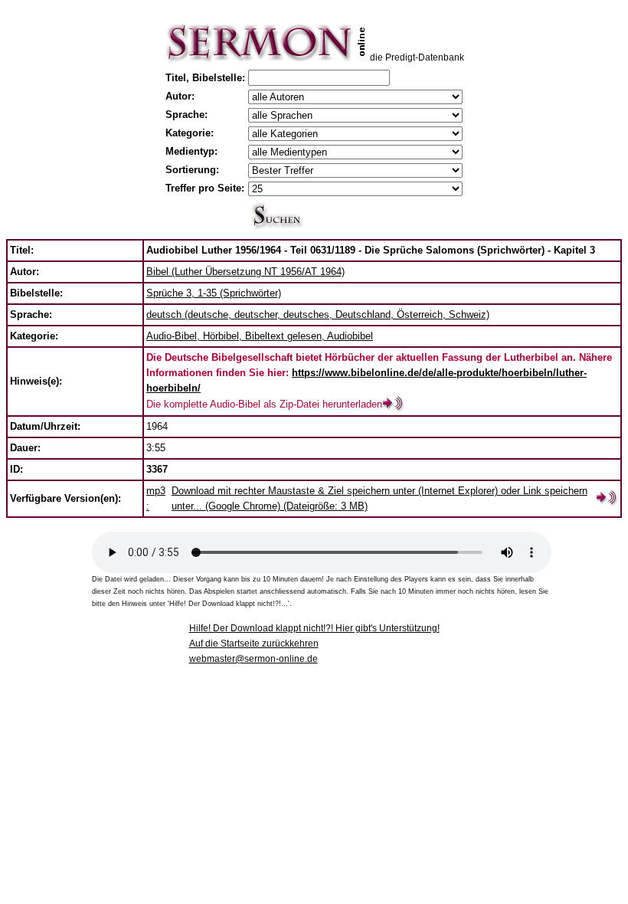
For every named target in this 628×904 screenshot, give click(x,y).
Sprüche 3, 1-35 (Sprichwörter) (213, 293)
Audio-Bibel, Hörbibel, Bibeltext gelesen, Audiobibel (259, 336)
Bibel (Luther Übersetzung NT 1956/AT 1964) (245, 271)
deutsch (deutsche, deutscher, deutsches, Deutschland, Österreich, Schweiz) (317, 314)
